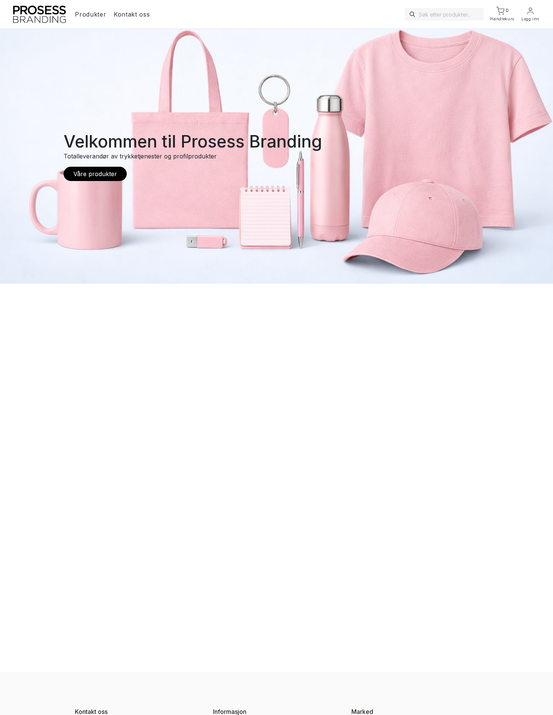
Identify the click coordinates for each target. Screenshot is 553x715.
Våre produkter (95, 174)
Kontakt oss (132, 14)
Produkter (90, 14)
